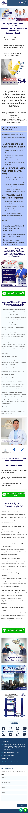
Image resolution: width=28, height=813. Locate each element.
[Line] (8, 761)
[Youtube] (11, 761)
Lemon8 (24, 731)
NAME (2, 774)
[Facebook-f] (2, 761)
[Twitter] (5, 761)
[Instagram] (17, 761)
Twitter (10, 737)
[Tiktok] (14, 761)
